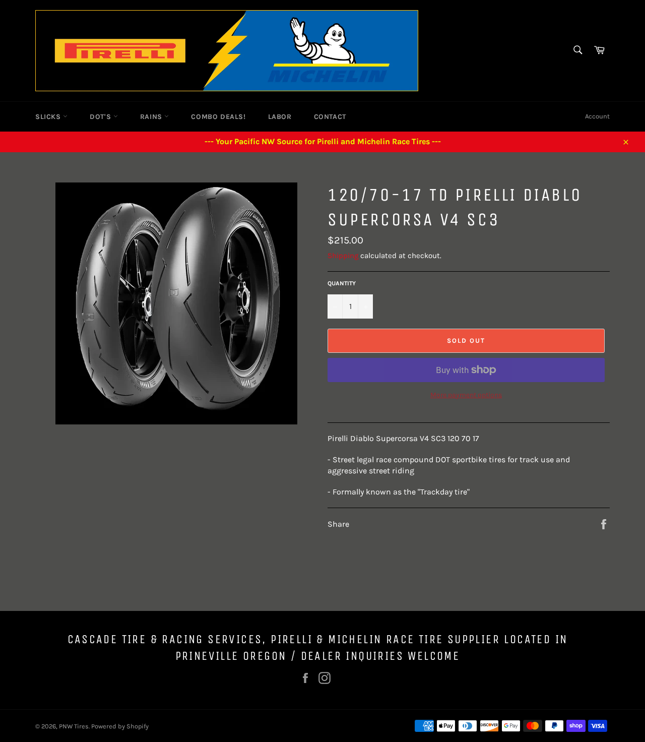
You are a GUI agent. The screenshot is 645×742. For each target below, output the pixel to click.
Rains (152, 116)
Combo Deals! (218, 116)
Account (597, 116)
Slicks (49, 116)
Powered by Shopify (120, 726)
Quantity (342, 283)
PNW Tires (74, 726)
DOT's (101, 116)
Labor (280, 116)
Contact (330, 116)
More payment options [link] (466, 395)
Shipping (343, 255)
